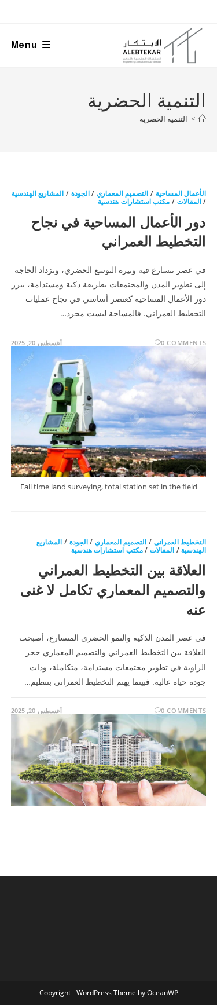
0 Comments (183, 342)
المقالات (189, 201)
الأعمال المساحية (181, 193)
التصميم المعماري (123, 193)
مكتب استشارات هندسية (134, 201)
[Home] (202, 119)
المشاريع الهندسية (38, 193)
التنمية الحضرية (163, 119)
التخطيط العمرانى (180, 542)
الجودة (80, 193)
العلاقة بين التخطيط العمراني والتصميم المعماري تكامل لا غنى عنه (113, 589)
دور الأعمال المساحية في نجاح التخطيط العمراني (118, 231)
